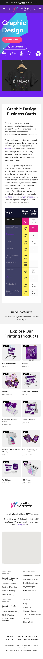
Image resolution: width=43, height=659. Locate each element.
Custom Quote (29, 611)
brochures (9, 149)
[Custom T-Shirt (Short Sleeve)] (11, 438)
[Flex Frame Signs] (11, 352)
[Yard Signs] (11, 468)
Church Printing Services (9, 620)
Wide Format (29, 572)
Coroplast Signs (29, 590)
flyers (24, 197)
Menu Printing (8, 594)
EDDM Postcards (9, 615)
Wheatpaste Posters (31, 576)
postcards (33, 197)
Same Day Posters (30, 579)
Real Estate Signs (30, 583)
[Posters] (31, 352)
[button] (4, 9)
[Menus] (11, 380)
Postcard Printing (9, 587)
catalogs (8, 197)
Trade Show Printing (10, 611)
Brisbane (34, 650)
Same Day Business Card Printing (10, 579)
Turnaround (28, 618)
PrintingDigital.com (13, 650)
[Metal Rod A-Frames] (31, 380)
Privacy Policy (31, 636)
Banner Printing (8, 591)
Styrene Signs (29, 587)
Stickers (9, 277)
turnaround (20, 525)
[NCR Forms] (31, 468)
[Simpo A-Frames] (31, 408)
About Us (27, 607)
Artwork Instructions (32, 615)
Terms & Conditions (14, 636)
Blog (25, 604)
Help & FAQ (28, 622)
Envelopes (10, 234)
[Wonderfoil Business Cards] (11, 408)
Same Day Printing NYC (10, 607)
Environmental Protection (27, 639)
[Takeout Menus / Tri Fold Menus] (31, 438)
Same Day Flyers (9, 583)
